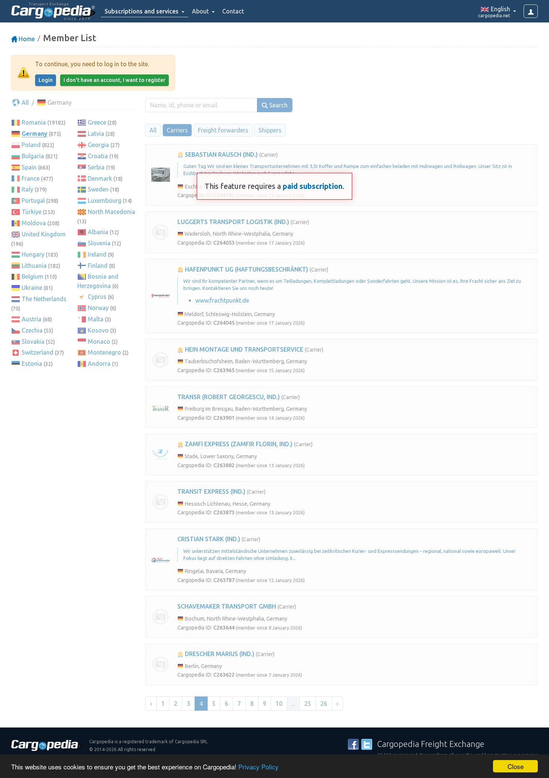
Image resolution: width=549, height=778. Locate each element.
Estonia (32, 363)
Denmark (100, 178)
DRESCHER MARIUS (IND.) (218, 653)
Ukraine (32, 287)
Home (26, 39)
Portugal (33, 200)
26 (323, 703)
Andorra (99, 363)
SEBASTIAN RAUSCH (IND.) (220, 154)
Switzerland (37, 352)
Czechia (32, 330)
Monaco (99, 341)
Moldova (34, 223)
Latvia (96, 133)
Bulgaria (33, 156)
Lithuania (34, 265)
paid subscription (312, 186)
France (31, 178)
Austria (31, 319)
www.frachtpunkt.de (222, 300)
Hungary (33, 254)
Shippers (270, 130)
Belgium (32, 276)
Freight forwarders (223, 130)
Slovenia (99, 243)
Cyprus (97, 296)
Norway (98, 307)
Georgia (98, 144)
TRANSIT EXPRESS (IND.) (211, 491)
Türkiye (31, 211)
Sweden (98, 189)
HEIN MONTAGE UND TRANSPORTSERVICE (243, 349)
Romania (34, 122)
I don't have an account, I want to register (114, 80)
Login (45, 80)
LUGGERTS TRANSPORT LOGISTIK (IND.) (233, 221)
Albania (98, 232)
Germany (34, 133)
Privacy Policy (258, 766)
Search (278, 105)
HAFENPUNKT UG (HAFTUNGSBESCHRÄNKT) (245, 269)
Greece (97, 122)
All (24, 102)
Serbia (96, 167)
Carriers (177, 130)
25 (307, 703)
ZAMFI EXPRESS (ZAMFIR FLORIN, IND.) (237, 444)
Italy (27, 189)
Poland (31, 144)
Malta (95, 319)
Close (516, 766)
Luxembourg (104, 200)
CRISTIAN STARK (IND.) (208, 539)
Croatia (98, 156)
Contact (233, 11)
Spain (29, 167)
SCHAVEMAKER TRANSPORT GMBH (226, 606)
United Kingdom (44, 234)
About (201, 11)
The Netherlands (44, 298)
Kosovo (98, 330)
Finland (98, 265)
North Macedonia (111, 211)
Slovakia (33, 341)
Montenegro (104, 352)
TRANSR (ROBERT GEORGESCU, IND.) (228, 396)
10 (279, 703)
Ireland (97, 254)
